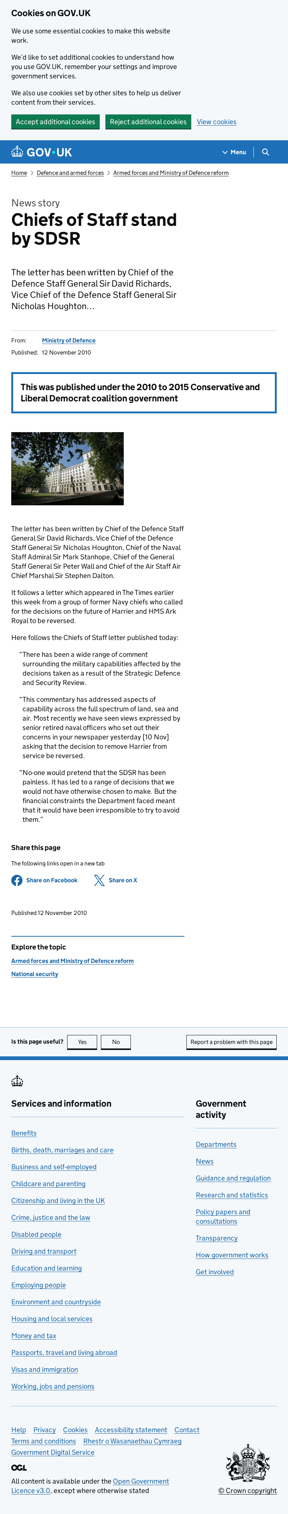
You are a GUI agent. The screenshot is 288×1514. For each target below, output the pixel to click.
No (121, 1041)
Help (18, 1429)
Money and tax (33, 1335)
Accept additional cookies (55, 121)
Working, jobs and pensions (52, 1386)
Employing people (38, 1285)
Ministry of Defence (69, 340)
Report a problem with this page (231, 1041)
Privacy (44, 1429)
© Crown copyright (247, 1490)
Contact (187, 1429)
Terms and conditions (43, 1441)
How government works (232, 1255)
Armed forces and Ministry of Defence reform (171, 172)
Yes (87, 1041)
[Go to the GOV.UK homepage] (41, 152)
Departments (216, 1144)
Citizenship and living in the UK (58, 1200)
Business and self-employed (54, 1167)
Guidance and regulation (233, 1178)
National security (34, 974)
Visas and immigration (44, 1369)
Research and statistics (232, 1195)
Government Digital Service (52, 1452)
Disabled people (36, 1234)
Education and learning (46, 1268)
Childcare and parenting (48, 1183)
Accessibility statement (131, 1429)
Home (19, 172)
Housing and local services (52, 1318)
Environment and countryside (56, 1302)
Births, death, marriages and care (62, 1150)
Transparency (217, 1238)
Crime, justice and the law (50, 1217)
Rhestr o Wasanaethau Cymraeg (132, 1441)
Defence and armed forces (70, 172)
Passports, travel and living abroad (64, 1352)
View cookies (217, 121)
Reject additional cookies (148, 121)
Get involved (215, 1272)
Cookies (75, 1429)
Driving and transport (43, 1251)
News (205, 1161)
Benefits (24, 1133)
